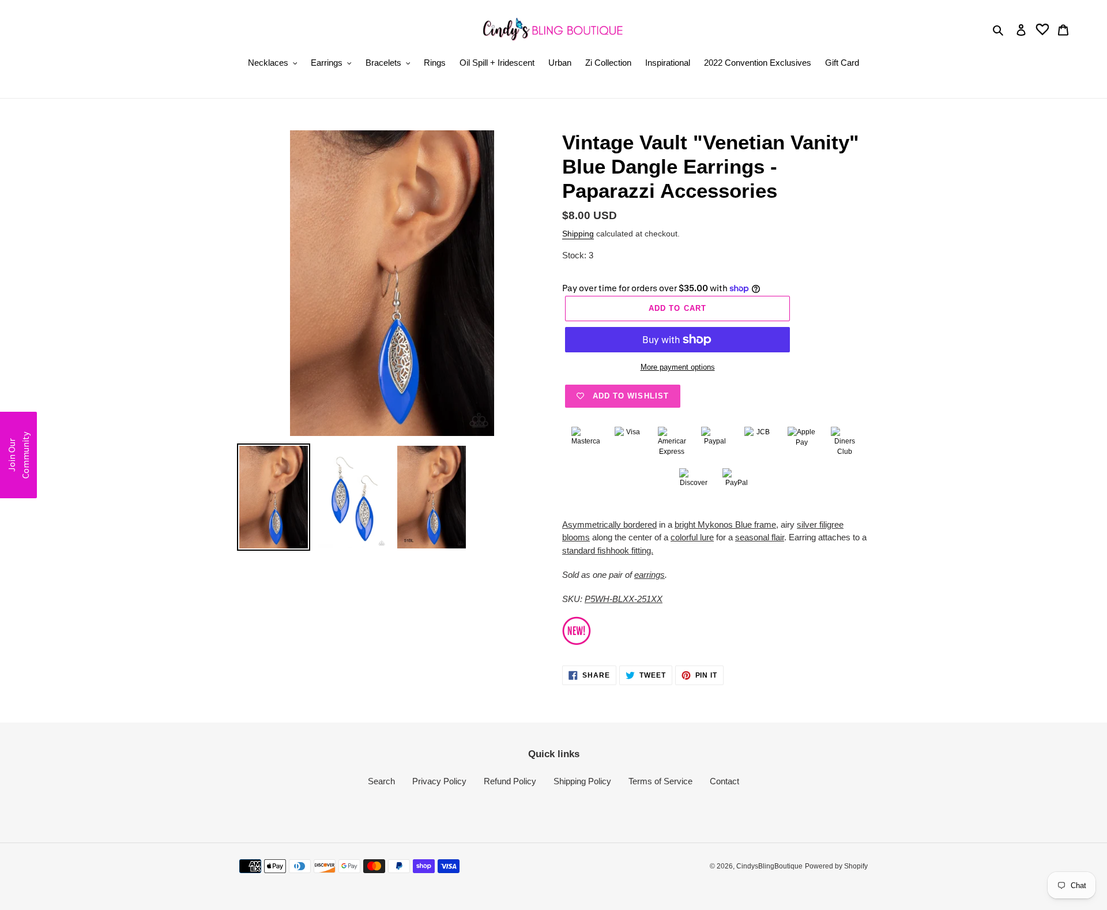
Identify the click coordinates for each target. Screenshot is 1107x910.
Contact (724, 781)
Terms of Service (660, 781)
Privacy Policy (439, 781)
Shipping (578, 233)
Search (381, 781)
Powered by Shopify (836, 866)
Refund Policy (510, 781)
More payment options (678, 367)
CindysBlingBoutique (769, 866)
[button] (18, 455)
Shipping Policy (582, 781)
